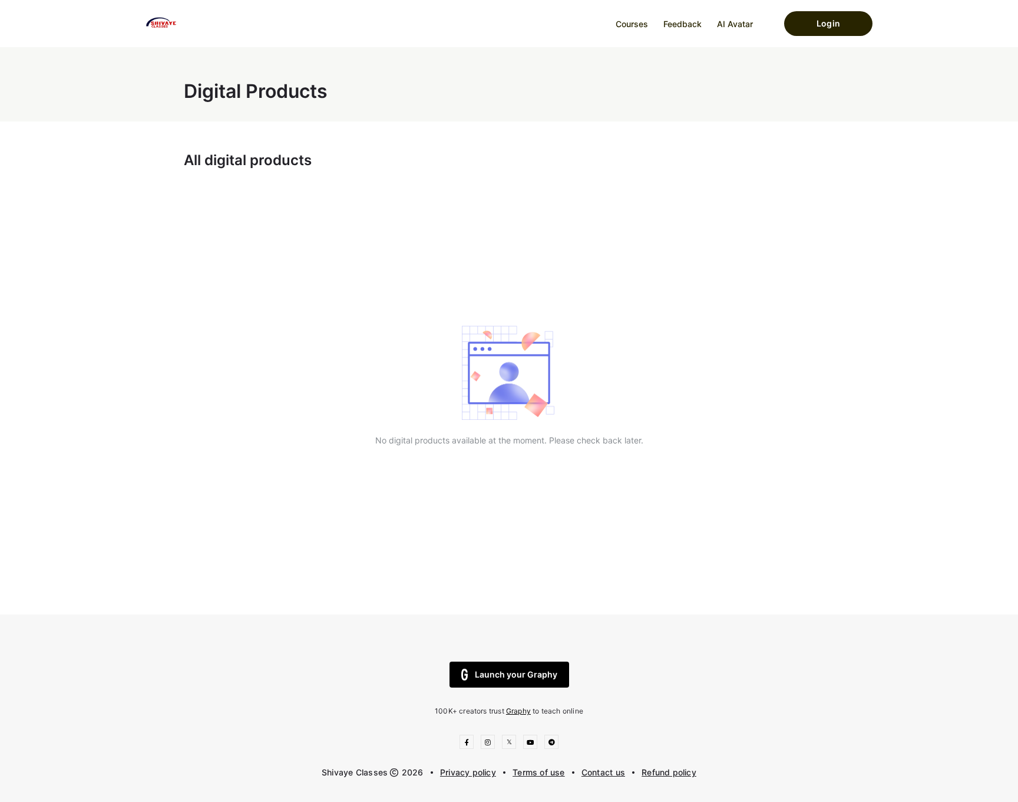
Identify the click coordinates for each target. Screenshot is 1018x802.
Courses (632, 24)
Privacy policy (468, 772)
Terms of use (539, 772)
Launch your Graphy (516, 674)
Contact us (603, 772)
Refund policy (669, 772)
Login (828, 23)
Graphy (518, 710)
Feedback (682, 24)
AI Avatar (735, 24)
